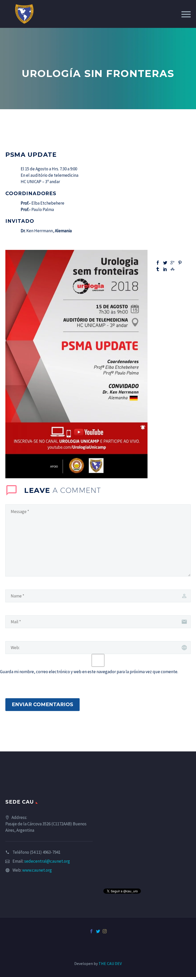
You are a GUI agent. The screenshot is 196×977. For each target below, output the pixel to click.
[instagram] (105, 931)
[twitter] (98, 931)
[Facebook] (158, 263)
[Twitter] (165, 263)
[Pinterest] (180, 263)
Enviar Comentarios (42, 704)
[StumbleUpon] (172, 269)
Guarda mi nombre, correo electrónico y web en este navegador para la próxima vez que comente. (89, 671)
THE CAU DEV (110, 963)
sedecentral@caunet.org (47, 861)
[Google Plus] (172, 263)
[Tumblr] (158, 269)
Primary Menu (186, 14)
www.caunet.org (37, 870)
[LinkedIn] (165, 269)
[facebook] (91, 931)
